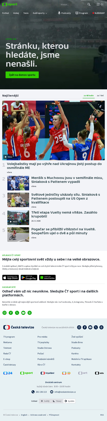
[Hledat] (89, 4)
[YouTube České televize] (90, 327)
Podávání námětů (45, 359)
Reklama (7, 342)
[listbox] (57, 401)
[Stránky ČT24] (7, 373)
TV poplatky (43, 342)
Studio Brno (77, 342)
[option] (45, 401)
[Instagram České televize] (79, 327)
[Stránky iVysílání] (47, 373)
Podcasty (75, 347)
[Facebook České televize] (84, 327)
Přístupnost (54, 415)
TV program (9, 336)
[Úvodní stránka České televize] (19, 327)
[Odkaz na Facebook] (10, 313)
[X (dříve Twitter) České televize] (96, 327)
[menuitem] (5, 13)
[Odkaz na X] (17, 313)
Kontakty (76, 364)
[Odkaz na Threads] (29, 313)
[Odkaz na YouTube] (23, 313)
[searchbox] (73, 4)
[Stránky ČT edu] (99, 373)
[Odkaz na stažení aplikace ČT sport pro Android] (29, 277)
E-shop (6, 359)
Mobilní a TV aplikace (81, 359)
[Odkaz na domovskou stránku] (14, 4)
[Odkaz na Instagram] (4, 313)
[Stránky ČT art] (82, 373)
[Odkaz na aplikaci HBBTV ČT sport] (47, 277)
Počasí (40, 353)
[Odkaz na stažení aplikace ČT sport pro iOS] (10, 277)
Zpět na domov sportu (22, 74)
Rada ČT (7, 353)
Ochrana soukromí (38, 415)
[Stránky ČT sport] (26, 373)
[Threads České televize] (101, 327)
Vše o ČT (41, 364)
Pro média (42, 336)
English (24, 415)
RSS (102, 415)
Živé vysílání (77, 336)
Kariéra (74, 353)
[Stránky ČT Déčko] (66, 373)
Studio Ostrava (44, 347)
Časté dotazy (9, 364)
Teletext (7, 347)
